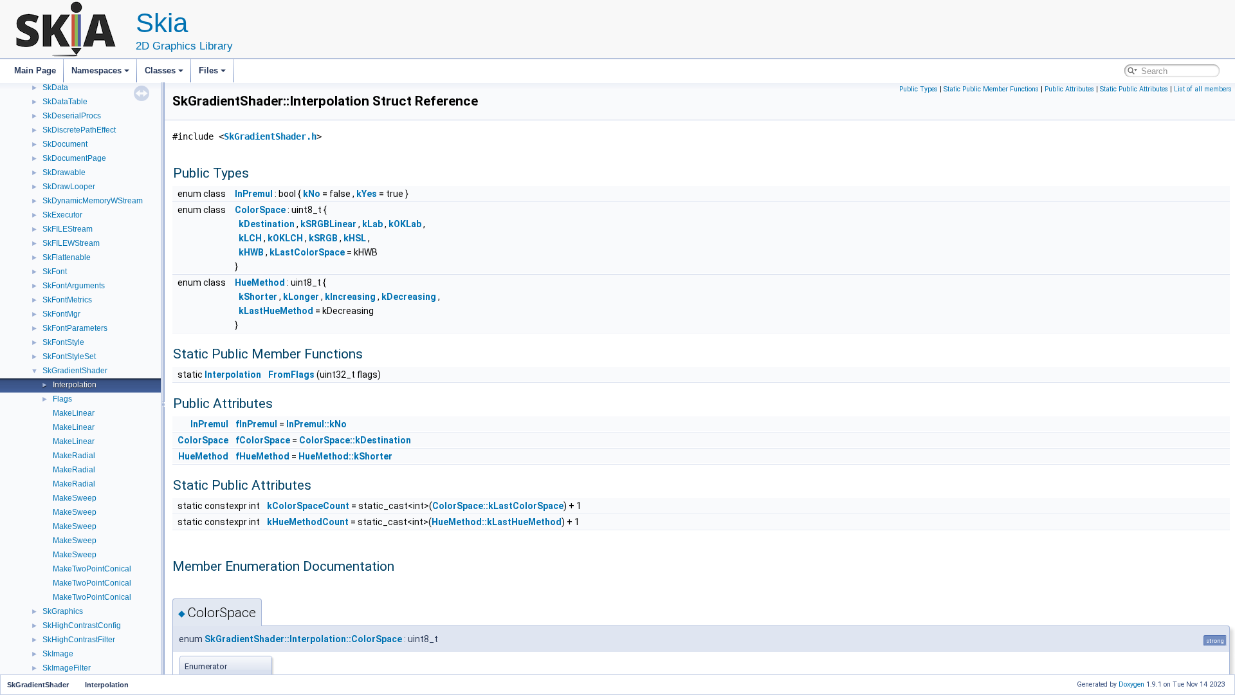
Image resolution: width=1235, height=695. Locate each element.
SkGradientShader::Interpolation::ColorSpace (303, 639)
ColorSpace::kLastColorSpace (497, 506)
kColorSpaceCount (308, 506)
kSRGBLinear (328, 224)
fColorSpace (262, 440)
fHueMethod (262, 456)
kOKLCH (285, 238)
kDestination (267, 224)
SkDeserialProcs (71, 115)
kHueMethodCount (308, 522)
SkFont (54, 271)
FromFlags (291, 374)
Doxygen (1131, 684)
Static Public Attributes (1134, 89)
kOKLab (405, 224)
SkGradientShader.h (270, 136)
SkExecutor (62, 214)
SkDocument (64, 144)
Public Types (918, 89)
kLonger (301, 297)
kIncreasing (350, 297)
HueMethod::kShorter (345, 456)
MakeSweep (74, 498)
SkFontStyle (63, 342)
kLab (372, 224)
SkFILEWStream (71, 243)
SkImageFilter (66, 667)
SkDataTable (64, 101)
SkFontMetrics (67, 299)
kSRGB (323, 238)
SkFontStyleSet (69, 356)
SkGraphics (62, 611)
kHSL (354, 238)
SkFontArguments (73, 285)
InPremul (254, 194)
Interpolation (74, 384)
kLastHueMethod (276, 311)
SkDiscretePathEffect (79, 129)
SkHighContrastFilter (78, 639)
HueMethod (260, 282)
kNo (311, 194)
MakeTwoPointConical (92, 568)
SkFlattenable (66, 257)
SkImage (57, 653)
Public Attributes (1069, 89)
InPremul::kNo (316, 424)
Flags (62, 398)
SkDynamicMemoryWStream (92, 200)
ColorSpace (260, 210)
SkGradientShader (74, 370)
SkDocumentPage (74, 158)
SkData (55, 87)
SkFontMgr (61, 314)
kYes (366, 194)
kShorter (258, 297)
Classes (160, 70)
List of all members (1203, 89)
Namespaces (96, 70)
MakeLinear (74, 413)
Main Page (35, 70)
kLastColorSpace (307, 252)
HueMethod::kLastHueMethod (497, 522)
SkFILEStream (67, 229)
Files (208, 70)
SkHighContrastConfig (81, 625)
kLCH (250, 238)
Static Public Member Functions (991, 89)
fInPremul (256, 424)
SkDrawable (64, 172)
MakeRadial (74, 455)
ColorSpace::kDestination (355, 440)
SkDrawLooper (68, 186)
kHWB (251, 252)
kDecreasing (408, 297)
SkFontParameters (74, 328)
